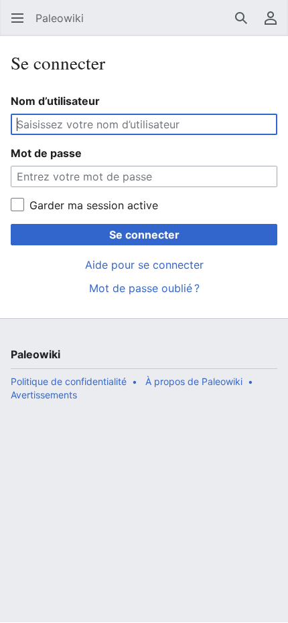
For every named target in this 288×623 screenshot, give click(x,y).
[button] (17, 18)
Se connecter (144, 234)
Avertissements (44, 394)
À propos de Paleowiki (193, 381)
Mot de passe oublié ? (144, 288)
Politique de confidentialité (69, 381)
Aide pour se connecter (144, 264)
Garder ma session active (93, 205)
